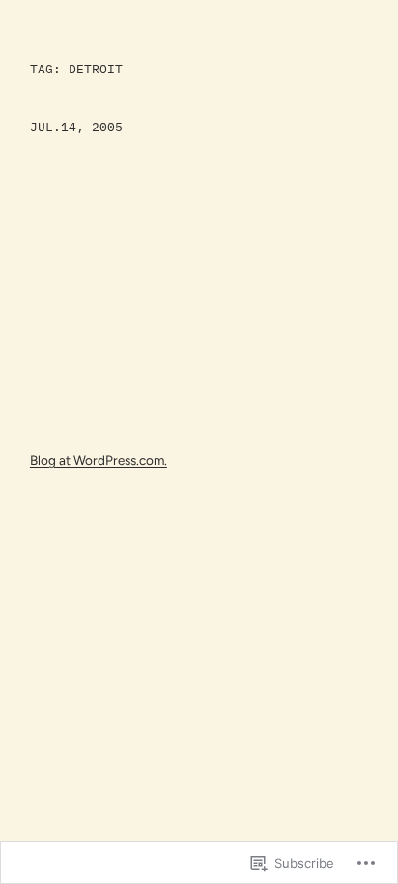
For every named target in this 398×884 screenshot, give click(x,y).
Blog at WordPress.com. (98, 460)
